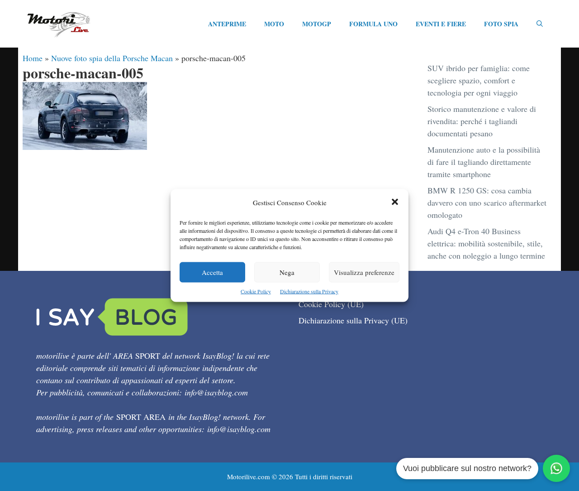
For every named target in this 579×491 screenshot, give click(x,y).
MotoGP (316, 24)
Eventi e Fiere (441, 24)
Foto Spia (501, 24)
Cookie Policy (256, 291)
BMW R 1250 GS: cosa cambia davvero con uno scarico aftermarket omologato (486, 202)
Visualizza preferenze (364, 272)
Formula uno (373, 24)
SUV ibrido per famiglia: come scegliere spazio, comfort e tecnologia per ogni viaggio (478, 80)
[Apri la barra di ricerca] (539, 24)
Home (33, 58)
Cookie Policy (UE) (331, 303)
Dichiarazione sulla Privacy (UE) (353, 320)
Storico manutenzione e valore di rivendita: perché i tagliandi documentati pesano (481, 121)
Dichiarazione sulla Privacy (309, 291)
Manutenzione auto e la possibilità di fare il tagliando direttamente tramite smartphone (483, 161)
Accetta (212, 272)
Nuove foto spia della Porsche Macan (112, 58)
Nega (287, 272)
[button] (394, 202)
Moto (274, 24)
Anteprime (227, 24)
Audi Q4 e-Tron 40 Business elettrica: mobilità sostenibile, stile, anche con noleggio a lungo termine (486, 243)
